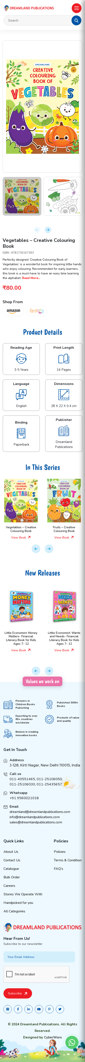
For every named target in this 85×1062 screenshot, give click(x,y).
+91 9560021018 (24, 798)
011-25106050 (49, 779)
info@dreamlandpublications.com (35, 817)
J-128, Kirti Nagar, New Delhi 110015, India (45, 765)
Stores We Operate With (22, 894)
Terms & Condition (68, 860)
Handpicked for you (18, 902)
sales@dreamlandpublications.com (36, 822)
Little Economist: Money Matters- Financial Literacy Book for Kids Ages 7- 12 (21, 638)
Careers (9, 885)
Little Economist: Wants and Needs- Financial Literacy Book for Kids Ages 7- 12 (64, 638)
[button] (76, 20)
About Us (10, 851)
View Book (19, 537)
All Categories (14, 911)
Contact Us (11, 860)
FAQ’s (58, 868)
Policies (60, 851)
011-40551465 (22, 779)
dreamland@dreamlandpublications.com (40, 811)
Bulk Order (11, 877)
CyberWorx (53, 1037)
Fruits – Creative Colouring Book (64, 529)
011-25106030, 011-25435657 (36, 784)
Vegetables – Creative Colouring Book (21, 529)
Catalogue (11, 868)
